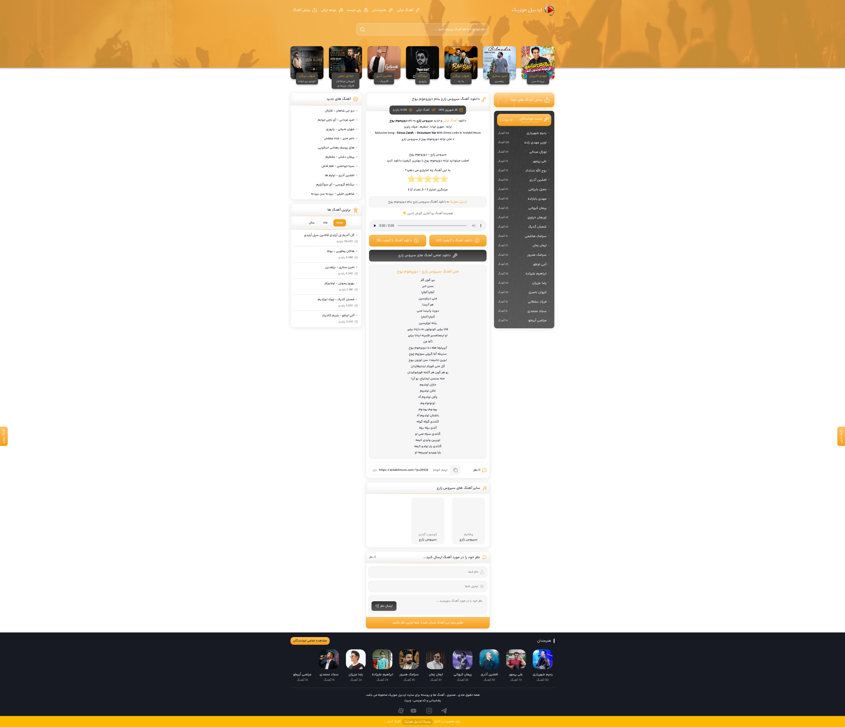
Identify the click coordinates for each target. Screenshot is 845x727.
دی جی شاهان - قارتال (340, 110)
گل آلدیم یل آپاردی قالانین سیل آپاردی (329, 235)
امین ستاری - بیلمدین (340, 267)
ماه (325, 222)
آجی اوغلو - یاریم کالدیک (338, 315)
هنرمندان (379, 10)
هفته (339, 222)
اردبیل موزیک (527, 10)
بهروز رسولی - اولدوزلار (339, 283)
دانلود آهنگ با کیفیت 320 (454, 240)
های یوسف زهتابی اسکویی (336, 147)
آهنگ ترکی (405, 10)
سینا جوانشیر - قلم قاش (338, 166)
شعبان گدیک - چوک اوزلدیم (336, 299)
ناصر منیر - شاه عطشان (339, 138)
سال (312, 222)
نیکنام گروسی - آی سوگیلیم (335, 184)
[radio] (444, 180)
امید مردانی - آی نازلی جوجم (336, 120)
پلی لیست (354, 10)
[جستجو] (362, 29)
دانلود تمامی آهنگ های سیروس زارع (424, 255)
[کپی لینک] (455, 470)
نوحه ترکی (328, 10)
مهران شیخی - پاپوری (340, 129)
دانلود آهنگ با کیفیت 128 (394, 240)
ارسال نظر (386, 606)
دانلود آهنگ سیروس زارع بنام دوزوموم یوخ (446, 99)
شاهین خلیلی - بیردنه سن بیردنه (333, 194)
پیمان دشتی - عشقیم (340, 157)
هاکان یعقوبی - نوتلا (341, 251)
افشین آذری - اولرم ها (340, 175)
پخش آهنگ (301, 10)
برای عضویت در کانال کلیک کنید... (422, 721)
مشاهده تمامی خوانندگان (310, 640)
